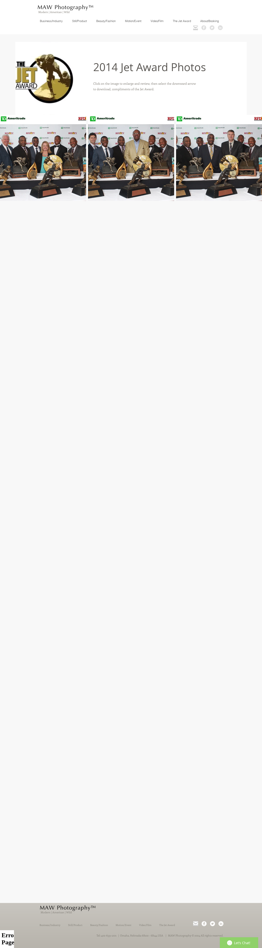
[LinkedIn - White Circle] (220, 923)
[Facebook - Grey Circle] (203, 27)
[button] (43, 158)
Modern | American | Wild (54, 12)
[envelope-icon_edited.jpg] (195, 27)
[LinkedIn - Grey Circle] (220, 27)
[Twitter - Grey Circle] (212, 27)
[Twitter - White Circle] (212, 923)
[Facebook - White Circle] (204, 923)
